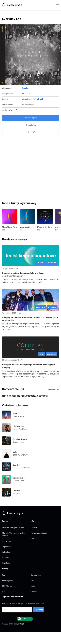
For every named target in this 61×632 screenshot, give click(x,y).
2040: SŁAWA (18, 416)
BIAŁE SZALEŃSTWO (21, 468)
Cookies (33, 538)
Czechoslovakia (19, 478)
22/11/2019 (26, 94)
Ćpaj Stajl (16, 465)
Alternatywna (7, 580)
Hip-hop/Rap (35, 575)
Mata (15, 413)
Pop (3, 575)
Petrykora (16, 494)
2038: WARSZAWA (20, 455)
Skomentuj (53, 389)
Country (33, 591)
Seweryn (16, 491)
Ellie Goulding (18, 426)
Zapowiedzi (6, 547)
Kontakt (33, 528)
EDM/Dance (7, 586)
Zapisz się (38, 609)
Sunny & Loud (18, 481)
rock (34, 99)
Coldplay (25, 88)
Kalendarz (6, 552)
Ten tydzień (6, 541)
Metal (32, 586)
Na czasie (6, 557)
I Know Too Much (20, 429)
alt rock (40, 99)
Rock (32, 580)
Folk (4, 591)
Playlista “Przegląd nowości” (13, 528)
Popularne (6, 563)
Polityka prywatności (38, 533)
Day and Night (18, 442)
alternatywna (27, 99)
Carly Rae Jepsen (20, 439)
